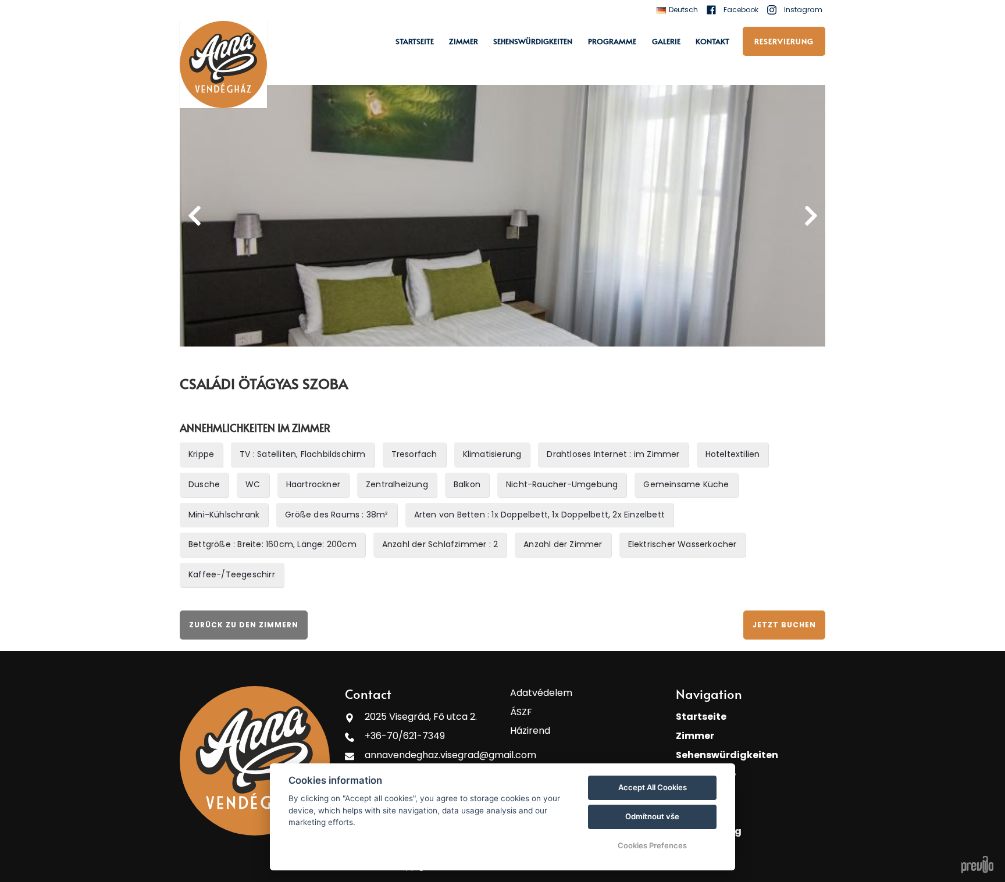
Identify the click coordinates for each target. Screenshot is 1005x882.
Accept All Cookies (652, 787)
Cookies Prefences (652, 845)
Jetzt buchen (784, 625)
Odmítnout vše (652, 816)
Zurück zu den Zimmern (243, 625)
